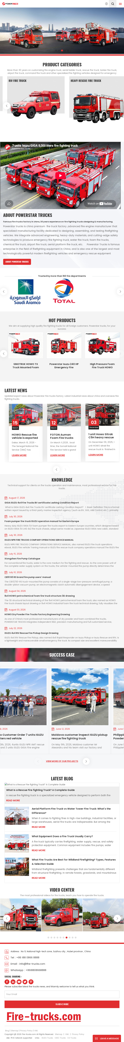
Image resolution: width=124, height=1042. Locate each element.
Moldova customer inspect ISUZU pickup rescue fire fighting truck (39, 736)
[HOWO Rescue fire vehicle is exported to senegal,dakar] (89, 415)
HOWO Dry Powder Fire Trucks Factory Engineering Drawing (37, 614)
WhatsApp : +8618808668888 (28, 970)
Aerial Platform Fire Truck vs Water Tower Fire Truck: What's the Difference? (71, 811)
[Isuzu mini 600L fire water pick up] (20, 914)
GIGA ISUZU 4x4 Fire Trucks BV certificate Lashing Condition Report (42, 502)
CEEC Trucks (60, 1038)
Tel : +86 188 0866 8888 (25, 958)
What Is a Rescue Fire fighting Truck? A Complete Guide (40, 790)
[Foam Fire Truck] (51, 104)
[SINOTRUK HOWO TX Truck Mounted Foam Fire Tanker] (56, 345)
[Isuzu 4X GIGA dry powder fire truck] (61, 914)
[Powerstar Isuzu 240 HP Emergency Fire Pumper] (95, 345)
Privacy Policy (26, 1030)
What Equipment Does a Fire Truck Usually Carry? (62, 836)
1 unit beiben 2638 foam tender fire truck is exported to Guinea (51, 436)
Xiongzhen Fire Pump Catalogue (22, 558)
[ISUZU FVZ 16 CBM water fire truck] (103, 914)
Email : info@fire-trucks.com (28, 964)
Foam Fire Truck (34, 80)
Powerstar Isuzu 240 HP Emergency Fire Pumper (94, 366)
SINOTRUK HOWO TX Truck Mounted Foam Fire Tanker (57, 366)
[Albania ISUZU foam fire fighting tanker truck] (18, 345)
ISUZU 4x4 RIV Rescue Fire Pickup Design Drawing (31, 633)
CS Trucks (71, 1038)
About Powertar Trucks (17, 261)
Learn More (45, 455)
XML (36, 1030)
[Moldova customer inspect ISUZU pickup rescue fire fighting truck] (39, 696)
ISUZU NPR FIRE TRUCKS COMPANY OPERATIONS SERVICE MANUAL (39, 539)
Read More (13, 800)
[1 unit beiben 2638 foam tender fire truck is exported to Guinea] (51, 415)
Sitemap (14, 1030)
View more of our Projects (62, 761)
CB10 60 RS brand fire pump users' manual (28, 577)
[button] (56, 50)
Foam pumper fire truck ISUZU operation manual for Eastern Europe (42, 521)
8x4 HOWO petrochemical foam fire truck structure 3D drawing (40, 595)
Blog (7, 1030)
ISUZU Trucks (47, 1038)
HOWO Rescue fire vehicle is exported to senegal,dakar (89, 436)
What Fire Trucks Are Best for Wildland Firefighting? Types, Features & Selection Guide (74, 862)
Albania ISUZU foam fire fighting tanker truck (18, 366)
